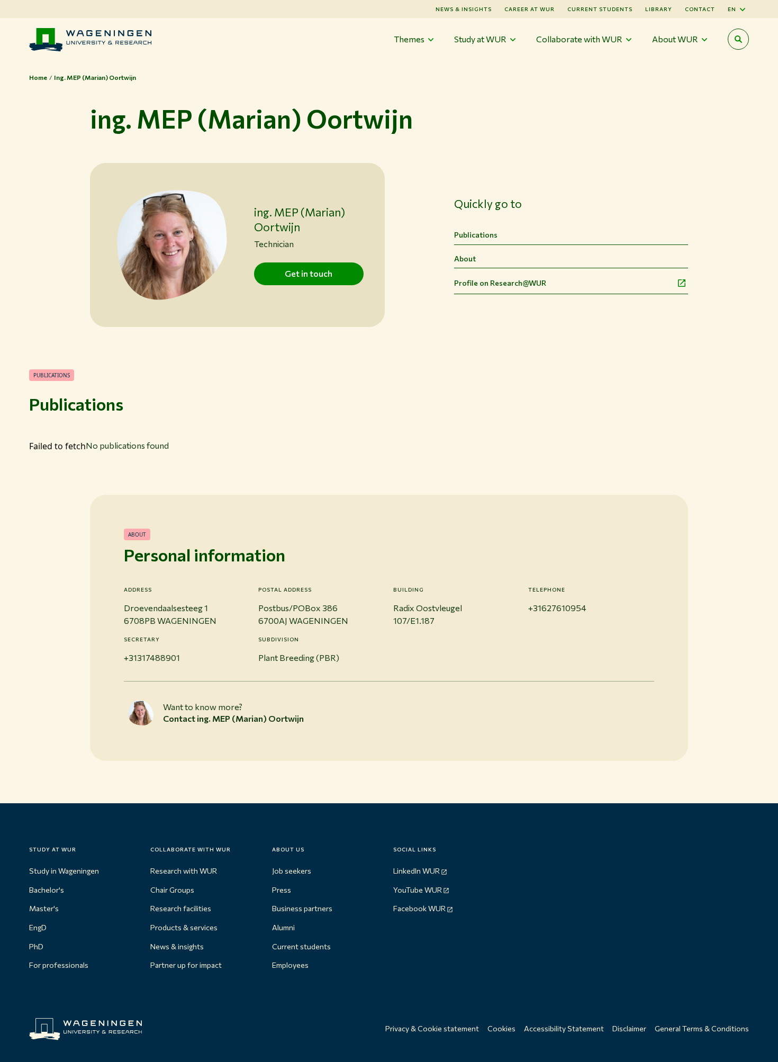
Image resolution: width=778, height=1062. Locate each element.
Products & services (184, 927)
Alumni (283, 927)
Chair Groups (172, 889)
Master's (44, 908)
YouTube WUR (417, 889)
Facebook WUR (419, 908)
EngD (38, 927)
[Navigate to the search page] (738, 39)
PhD (36, 946)
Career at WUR (529, 9)
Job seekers (291, 870)
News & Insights (464, 9)
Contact (700, 9)
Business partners (302, 908)
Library (658, 9)
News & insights (177, 946)
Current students (599, 9)
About (465, 258)
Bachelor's (46, 889)
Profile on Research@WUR (500, 282)
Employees (290, 964)
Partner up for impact (186, 964)
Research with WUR (183, 870)
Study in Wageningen (64, 870)
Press (281, 889)
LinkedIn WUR (416, 870)
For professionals (58, 964)
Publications (475, 234)
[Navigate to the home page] (90, 39)
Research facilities (180, 908)
